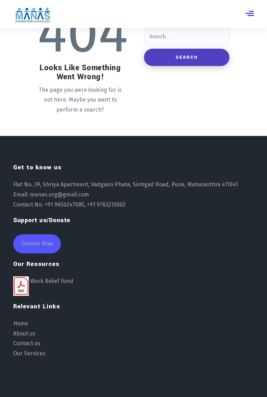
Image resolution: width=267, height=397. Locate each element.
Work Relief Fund (51, 281)
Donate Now (37, 243)
